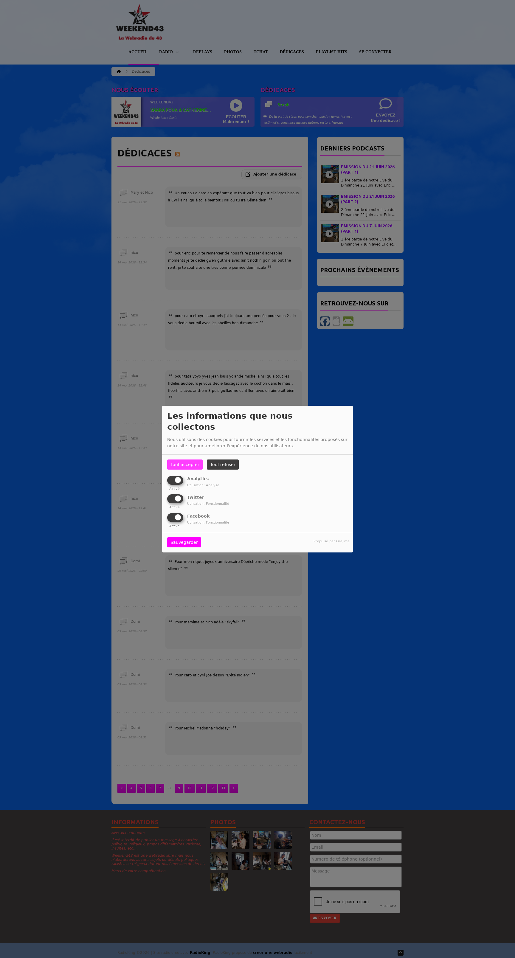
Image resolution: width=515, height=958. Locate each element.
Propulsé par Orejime (332, 541)
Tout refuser (222, 464)
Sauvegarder (184, 542)
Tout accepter (184, 464)
